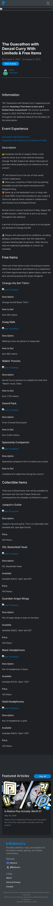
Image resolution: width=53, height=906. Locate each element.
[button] (10, 64)
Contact (9, 886)
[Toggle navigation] (48, 3)
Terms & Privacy (13, 882)
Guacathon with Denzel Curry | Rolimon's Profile (24, 140)
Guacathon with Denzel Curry (15, 137)
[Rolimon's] (4, 3)
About (9, 878)
